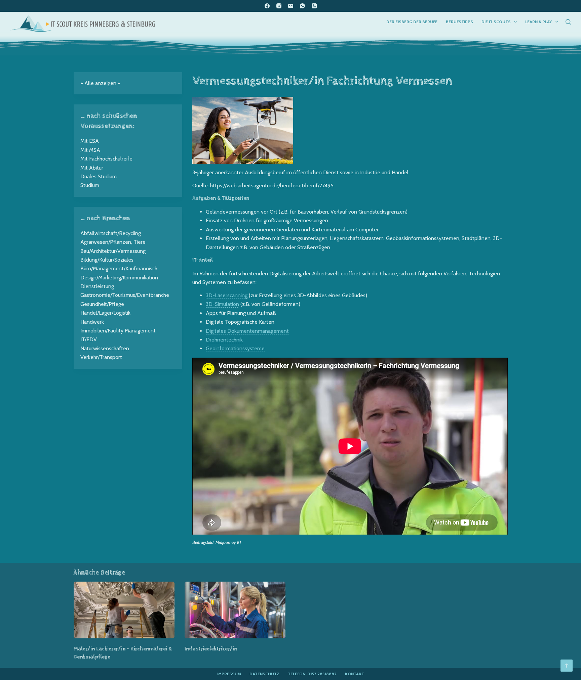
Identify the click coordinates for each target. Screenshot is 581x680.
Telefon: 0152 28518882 (312, 673)
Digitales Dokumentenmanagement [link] (247, 331)
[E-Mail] (290, 5)
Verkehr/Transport (101, 357)
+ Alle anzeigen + (100, 83)
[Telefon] (314, 5)
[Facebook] (267, 5)
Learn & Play (538, 21)
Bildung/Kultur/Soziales (106, 260)
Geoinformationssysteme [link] (235, 348)
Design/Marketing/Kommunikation (119, 277)
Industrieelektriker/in (211, 649)
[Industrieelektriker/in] (235, 610)
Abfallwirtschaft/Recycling (110, 233)
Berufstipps (459, 21)
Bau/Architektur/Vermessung (113, 251)
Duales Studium (98, 176)
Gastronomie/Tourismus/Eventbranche (124, 295)
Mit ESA (89, 141)
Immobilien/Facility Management (118, 330)
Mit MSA (90, 150)
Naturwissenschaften (104, 348)
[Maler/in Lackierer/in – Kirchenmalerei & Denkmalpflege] (124, 610)
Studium (89, 185)
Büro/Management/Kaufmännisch (118, 268)
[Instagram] (278, 5)
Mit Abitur (91, 168)
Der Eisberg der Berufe (411, 21)
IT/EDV (88, 339)
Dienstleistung (97, 286)
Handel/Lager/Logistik (105, 313)
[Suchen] (568, 22)
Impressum (229, 673)
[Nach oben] (566, 666)
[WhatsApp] (302, 5)
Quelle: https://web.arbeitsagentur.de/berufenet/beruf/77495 (263, 185)
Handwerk (92, 322)
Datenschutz (264, 673)
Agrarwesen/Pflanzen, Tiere (113, 242)
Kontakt (354, 673)
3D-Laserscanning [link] (226, 295)
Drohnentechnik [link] (224, 339)
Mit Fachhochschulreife (106, 158)
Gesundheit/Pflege (102, 304)
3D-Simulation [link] (222, 304)
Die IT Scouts (496, 21)
